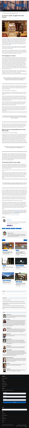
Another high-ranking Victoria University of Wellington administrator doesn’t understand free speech (14, 308)
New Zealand (13, 228)
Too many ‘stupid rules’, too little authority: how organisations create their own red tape (13, 301)
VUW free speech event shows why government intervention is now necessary (21, 284)
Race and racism (19, 228)
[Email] (12, 225)
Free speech (8, 228)
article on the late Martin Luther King (17, 211)
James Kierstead (18, 255)
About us (3, 420)
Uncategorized (4, 386)
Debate (4, 228)
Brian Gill (4, 254)
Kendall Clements (5, 283)
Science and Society (5, 250)
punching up (10, 42)
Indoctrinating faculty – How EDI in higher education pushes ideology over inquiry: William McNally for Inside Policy (14, 304)
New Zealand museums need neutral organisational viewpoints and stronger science (8, 252)
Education (17, 265)
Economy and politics (4, 378)
